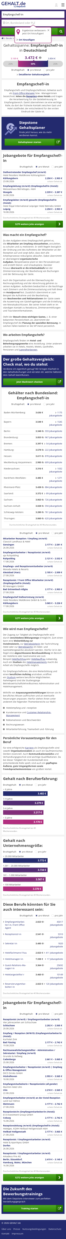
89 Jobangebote (54, 493)
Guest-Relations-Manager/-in (15, 967)
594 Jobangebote (53, 505)
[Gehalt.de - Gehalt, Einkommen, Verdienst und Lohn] (13, 5)
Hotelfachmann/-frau (16, 952)
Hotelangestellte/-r (14, 974)
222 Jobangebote (53, 449)
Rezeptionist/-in (13, 934)
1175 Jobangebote (55, 414)
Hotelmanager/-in (14, 959)
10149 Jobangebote (56, 976)
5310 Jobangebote (56, 936)
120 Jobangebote (54, 983)
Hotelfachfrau (19, 659)
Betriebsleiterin (32, 643)
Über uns (6, 1229)
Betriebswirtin (25, 646)
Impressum (17, 1233)
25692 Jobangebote (56, 967)
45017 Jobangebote (56, 923)
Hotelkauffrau (38, 659)
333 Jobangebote (53, 431)
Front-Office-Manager (24, 93)
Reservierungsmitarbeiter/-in (15, 985)
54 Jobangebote (54, 443)
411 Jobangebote (54, 952)
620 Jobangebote (53, 518)
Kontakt (5, 1233)
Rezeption (31, 96)
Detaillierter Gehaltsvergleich (34, 74)
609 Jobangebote (53, 462)
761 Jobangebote (53, 512)
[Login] (57, 5)
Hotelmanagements (37, 662)
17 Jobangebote (55, 959)
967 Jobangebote (53, 437)
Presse (16, 1229)
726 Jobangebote (53, 499)
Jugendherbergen (28, 349)
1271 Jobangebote (55, 479)
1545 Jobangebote (55, 423)
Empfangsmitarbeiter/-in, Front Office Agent (15, 924)
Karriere (29, 747)
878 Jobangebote (53, 456)
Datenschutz (55, 1229)
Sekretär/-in (11, 943)
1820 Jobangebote (56, 945)
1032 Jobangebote (55, 470)
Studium (11, 677)
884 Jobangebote (53, 487)
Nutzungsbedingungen (34, 1229)
